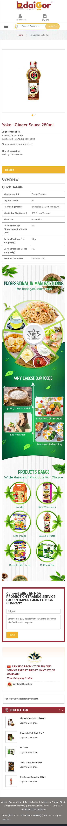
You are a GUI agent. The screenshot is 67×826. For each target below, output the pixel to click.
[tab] (33, 170)
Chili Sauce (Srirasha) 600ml (33, 777)
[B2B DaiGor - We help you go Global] (34, 3)
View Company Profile (20, 678)
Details (9, 169)
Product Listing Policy (38, 805)
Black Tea (24, 748)
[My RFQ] (45, 17)
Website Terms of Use (11, 802)
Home (20, 35)
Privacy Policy (31, 802)
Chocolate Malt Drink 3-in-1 (32, 733)
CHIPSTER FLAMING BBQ (31, 762)
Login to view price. (11, 132)
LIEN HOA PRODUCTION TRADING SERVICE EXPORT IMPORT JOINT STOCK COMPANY (31, 670)
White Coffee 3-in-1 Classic (32, 718)
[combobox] (31, 26)
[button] (32, 114)
